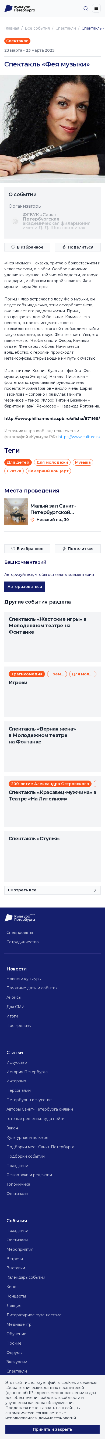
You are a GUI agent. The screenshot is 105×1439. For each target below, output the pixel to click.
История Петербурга (27, 1071)
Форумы (14, 1352)
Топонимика (18, 1184)
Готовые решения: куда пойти (35, 1118)
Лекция (13, 1305)
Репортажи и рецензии (29, 1174)
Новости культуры (23, 978)
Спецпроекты (19, 932)
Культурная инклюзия (27, 1137)
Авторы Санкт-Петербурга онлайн (39, 1109)
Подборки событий (25, 1156)
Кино (11, 1286)
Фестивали (17, 1193)
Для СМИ (15, 1006)
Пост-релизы (19, 1025)
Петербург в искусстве (29, 1099)
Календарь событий (25, 1277)
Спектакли (65, 28)
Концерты (16, 1296)
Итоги (12, 1016)
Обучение (16, 1333)
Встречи (14, 1258)
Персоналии (18, 1090)
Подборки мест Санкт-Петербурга (40, 1146)
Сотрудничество (22, 942)
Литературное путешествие (34, 1315)
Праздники (17, 1165)
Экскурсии (16, 1361)
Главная (11, 28)
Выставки (15, 1268)
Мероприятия (19, 1249)
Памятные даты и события (32, 988)
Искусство (16, 1062)
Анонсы (13, 997)
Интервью (16, 1081)
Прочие (14, 1343)
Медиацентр (19, 1324)
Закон (12, 1128)
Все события (37, 28)
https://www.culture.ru (79, 436)
